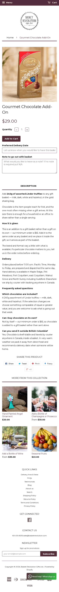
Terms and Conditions (30, 502)
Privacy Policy (29, 506)
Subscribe (48, 554)
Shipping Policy (29, 495)
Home (10, 37)
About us (29, 488)
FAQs (29, 478)
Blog (30, 485)
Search (29, 492)
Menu (9, 2)
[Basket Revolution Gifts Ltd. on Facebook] (29, 521)
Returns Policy (30, 499)
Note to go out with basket (17, 157)
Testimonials (29, 482)
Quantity (7, 129)
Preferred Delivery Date (15, 145)
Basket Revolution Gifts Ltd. (32, 567)
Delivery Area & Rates (29, 474)
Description (28, 186)
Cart (54, 2)
